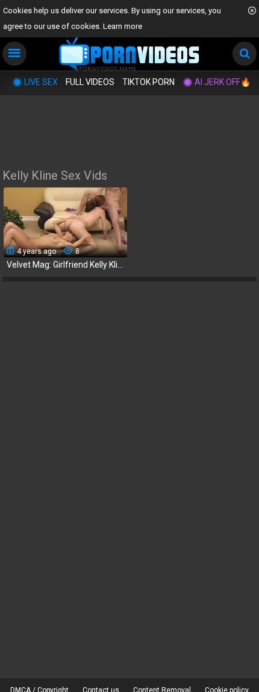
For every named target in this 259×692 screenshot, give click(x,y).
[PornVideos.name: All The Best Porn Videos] (129, 55)
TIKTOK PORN (148, 82)
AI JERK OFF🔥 (223, 82)
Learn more (122, 26)
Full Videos (90, 82)
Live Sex (41, 82)
